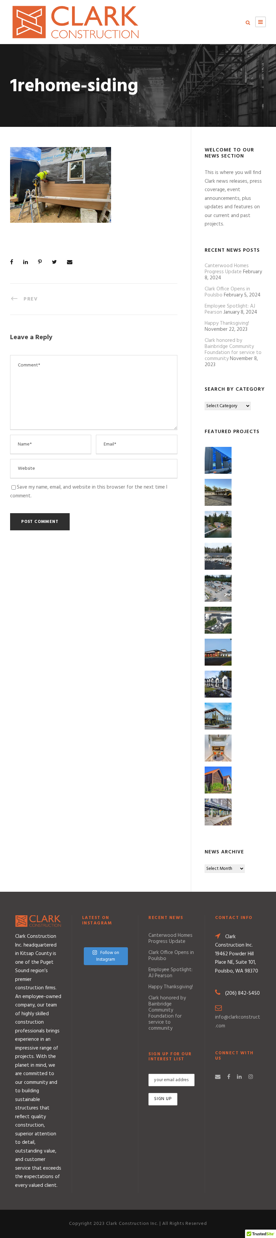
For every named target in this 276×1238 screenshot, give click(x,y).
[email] (217, 1077)
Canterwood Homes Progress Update (227, 269)
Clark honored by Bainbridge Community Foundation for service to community (233, 350)
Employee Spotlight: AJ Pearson (170, 973)
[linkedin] (239, 1077)
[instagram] (250, 1077)
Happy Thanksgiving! (227, 323)
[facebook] (228, 1077)
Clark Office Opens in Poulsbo (171, 956)
